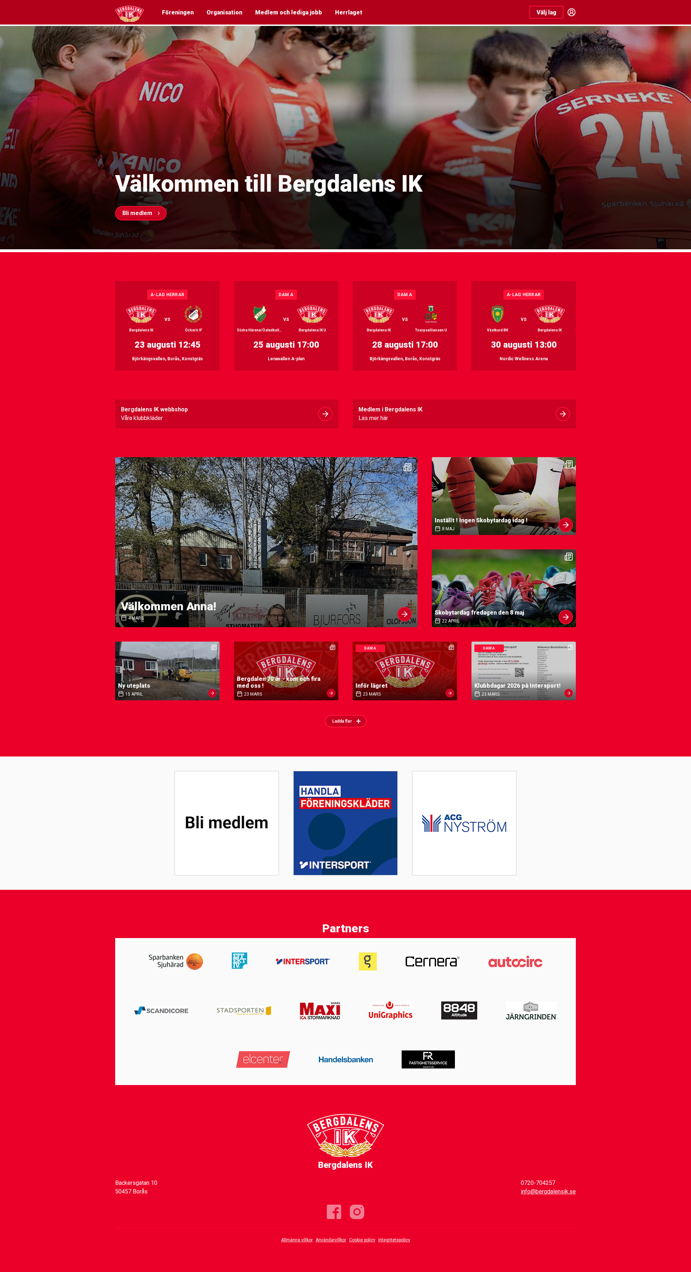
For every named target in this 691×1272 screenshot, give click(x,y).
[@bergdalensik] (357, 1212)
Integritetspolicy (394, 1239)
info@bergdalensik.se (548, 1191)
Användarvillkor (331, 1239)
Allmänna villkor (297, 1239)
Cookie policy (362, 1239)
